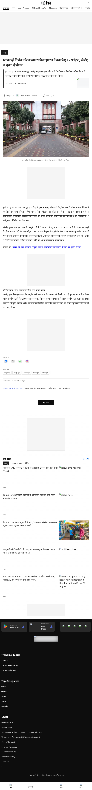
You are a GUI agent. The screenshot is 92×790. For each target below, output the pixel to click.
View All (86, 459)
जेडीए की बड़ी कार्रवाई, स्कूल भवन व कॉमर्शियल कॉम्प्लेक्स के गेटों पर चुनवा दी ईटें (47, 247)
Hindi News (7, 388)
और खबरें (46, 402)
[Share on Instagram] (27, 361)
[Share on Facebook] (6, 361)
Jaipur (21, 388)
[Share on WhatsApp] (20, 361)
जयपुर (4, 53)
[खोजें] (88, 2)
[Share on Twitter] (13, 361)
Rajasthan (15, 388)
